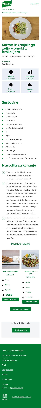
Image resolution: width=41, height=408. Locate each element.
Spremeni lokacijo (16, 388)
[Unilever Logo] (5, 399)
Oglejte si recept (10, 299)
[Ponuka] (37, 3)
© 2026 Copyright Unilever (21, 397)
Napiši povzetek (21, 330)
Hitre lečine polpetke (10, 271)
